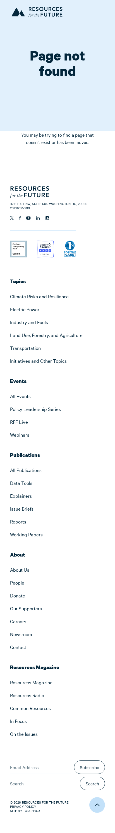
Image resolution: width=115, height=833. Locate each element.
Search (92, 783)
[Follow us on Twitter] (12, 218)
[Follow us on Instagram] (47, 218)
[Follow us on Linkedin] (38, 218)
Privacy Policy (23, 806)
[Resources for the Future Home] (36, 11)
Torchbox (31, 810)
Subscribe (89, 767)
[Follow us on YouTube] (28, 218)
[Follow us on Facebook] (20, 218)
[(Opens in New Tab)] (18, 244)
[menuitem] (57, 296)
